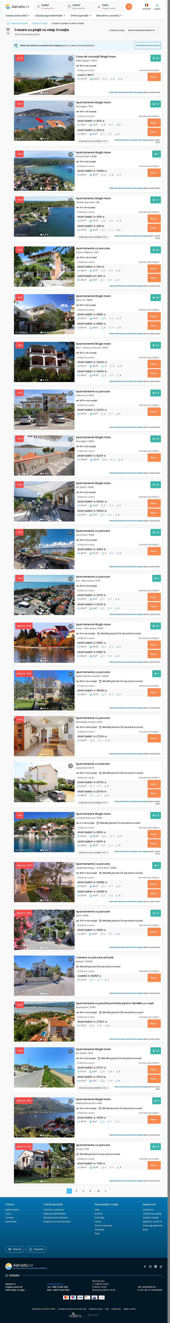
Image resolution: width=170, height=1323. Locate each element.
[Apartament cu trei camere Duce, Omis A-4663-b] (44, 549)
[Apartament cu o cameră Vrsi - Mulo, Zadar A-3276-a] (44, 595)
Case (8, 1213)
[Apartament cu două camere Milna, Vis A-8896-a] (44, 314)
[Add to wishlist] (70, 58)
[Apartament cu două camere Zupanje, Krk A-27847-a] (44, 1021)
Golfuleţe (99, 1229)
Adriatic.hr (148, 1209)
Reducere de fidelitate (54, 1213)
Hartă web (116, 1309)
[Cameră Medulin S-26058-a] (44, 976)
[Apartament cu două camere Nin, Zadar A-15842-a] (44, 501)
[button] (48, 6)
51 (99, 1191)
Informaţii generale (152, 1225)
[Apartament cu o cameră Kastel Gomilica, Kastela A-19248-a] (44, 690)
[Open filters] (8, 29)
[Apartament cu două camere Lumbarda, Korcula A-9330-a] (44, 832)
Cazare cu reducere (53, 1209)
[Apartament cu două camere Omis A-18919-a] (44, 930)
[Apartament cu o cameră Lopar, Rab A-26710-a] (44, 782)
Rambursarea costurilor (55, 1217)
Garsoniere (10, 1221)
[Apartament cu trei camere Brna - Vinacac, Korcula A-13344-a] (44, 362)
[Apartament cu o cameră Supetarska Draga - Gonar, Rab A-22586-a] (44, 882)
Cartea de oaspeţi (152, 1213)
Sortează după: (117, 30)
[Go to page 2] (105, 1191)
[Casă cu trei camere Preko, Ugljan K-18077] (44, 75)
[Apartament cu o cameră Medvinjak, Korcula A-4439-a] (44, 1117)
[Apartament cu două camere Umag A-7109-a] (44, 1163)
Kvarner (98, 1213)
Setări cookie (129, 1309)
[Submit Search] (129, 6)
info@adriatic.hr (55, 1284)
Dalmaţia (99, 1217)
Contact (14, 1275)
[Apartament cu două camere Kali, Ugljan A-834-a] (44, 121)
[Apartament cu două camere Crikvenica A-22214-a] (44, 409)
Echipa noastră (150, 1217)
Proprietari (39, 1249)
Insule (98, 1221)
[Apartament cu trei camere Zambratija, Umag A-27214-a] (44, 736)
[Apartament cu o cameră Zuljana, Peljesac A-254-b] (44, 266)
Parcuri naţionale (103, 1225)
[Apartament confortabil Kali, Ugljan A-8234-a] (44, 455)
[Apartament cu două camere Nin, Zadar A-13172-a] (44, 1067)
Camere (9, 1217)
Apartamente (12, 1209)
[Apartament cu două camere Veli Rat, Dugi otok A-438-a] (44, 216)
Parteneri (17, 1249)
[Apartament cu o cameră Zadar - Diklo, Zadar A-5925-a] (44, 643)
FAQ (107, 1309)
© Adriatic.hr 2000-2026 (43, 1309)
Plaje (97, 1233)
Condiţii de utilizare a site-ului (72, 1309)
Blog (145, 1229)
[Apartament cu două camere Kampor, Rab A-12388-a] (44, 171)
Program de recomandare (56, 1221)
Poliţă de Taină (95, 1309)
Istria (97, 1209)
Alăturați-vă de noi (152, 1221)
